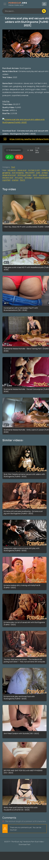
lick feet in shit (34, 170)
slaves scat (22, 170)
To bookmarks (14, 150)
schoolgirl (28, 177)
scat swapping (18, 172)
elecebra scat (7, 177)
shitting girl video (24, 175)
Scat (13, 167)
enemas (15, 180)
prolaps (45, 172)
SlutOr (22, 180)
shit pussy (19, 177)
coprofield (6, 180)
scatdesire (43, 175)
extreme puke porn (41, 177)
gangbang (6, 172)
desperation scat (9, 175)
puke (38, 172)
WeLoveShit (30, 172)
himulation (12, 170)
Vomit (35, 175)
